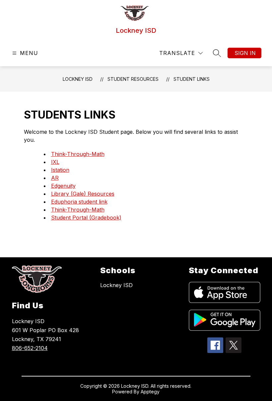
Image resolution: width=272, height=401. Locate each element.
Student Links (191, 79)
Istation (60, 170)
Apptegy (150, 391)
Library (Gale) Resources (82, 193)
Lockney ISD (78, 79)
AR (55, 178)
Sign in (245, 53)
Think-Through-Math (77, 154)
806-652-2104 (30, 348)
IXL (55, 162)
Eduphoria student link (79, 201)
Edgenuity (63, 185)
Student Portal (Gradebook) (86, 217)
